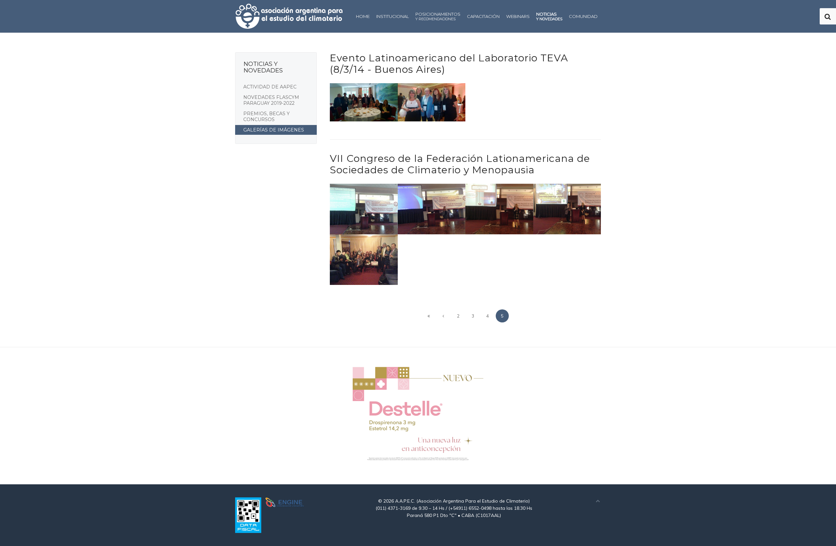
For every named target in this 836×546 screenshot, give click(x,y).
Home (363, 16)
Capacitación (483, 16)
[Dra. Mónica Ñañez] (432, 209)
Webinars (518, 16)
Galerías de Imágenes (273, 130)
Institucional (392, 16)
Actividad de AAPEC (270, 87)
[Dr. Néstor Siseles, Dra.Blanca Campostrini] (567, 209)
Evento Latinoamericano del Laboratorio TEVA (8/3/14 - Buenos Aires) (449, 63)
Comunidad (583, 16)
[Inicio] (428, 315)
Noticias (549, 16)
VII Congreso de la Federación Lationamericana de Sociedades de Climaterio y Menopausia (460, 164)
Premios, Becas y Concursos (266, 116)
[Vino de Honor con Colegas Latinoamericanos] (364, 259)
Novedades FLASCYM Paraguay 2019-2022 (271, 100)
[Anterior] (443, 315)
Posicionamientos (437, 16)
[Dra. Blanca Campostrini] (499, 209)
